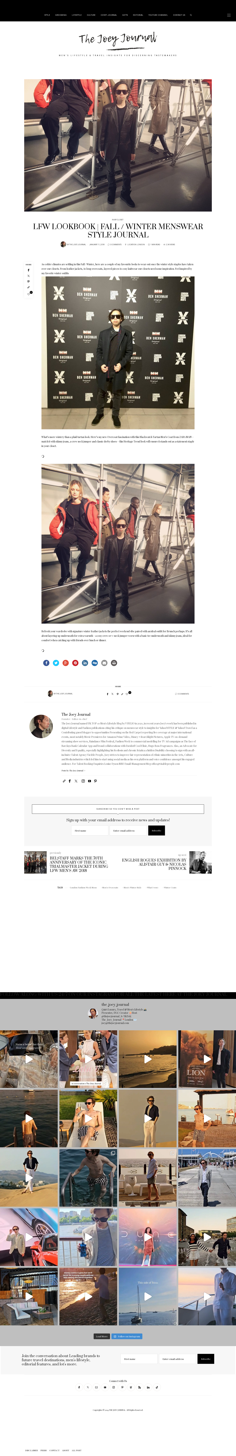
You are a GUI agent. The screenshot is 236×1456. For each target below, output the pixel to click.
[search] (191, 15)
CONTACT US (179, 15)
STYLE (47, 15)
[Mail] (96, 1387)
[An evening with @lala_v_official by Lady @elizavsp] (29, 1059)
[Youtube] (105, 1387)
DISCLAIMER (11, 4)
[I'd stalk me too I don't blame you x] (207, 1118)
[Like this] (28, 294)
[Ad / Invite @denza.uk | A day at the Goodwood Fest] (29, 1237)
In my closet (117, 220)
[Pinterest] (28, 281)
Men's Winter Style (132, 887)
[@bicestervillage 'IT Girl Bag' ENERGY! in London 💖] (29, 1296)
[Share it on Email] (104, 665)
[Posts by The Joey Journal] (63, 244)
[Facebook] (28, 270)
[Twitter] (28, 276)
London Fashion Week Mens (83, 887)
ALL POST (51, 4)
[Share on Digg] (95, 665)
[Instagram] (114, 1387)
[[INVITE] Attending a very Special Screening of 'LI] (207, 1059)
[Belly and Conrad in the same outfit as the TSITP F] (207, 1237)
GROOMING (61, 15)
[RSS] (140, 1387)
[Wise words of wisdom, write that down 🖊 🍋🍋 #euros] (29, 1118)
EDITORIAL (138, 15)
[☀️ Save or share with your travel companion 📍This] (148, 1059)
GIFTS (125, 15)
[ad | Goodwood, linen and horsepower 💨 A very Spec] (207, 1178)
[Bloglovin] (131, 1387)
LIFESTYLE (77, 15)
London (141, 244)
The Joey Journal (77, 244)
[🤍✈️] (88, 1296)
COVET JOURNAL (109, 15)
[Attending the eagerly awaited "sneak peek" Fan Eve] (148, 1237)
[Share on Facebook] (46, 665)
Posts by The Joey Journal (73, 770)
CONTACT (31, 4)
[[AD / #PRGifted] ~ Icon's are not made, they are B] (88, 1237)
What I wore (152, 887)
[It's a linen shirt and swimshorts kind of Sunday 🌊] (148, 1178)
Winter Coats (170, 887)
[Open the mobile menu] (229, 15)
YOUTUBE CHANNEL (158, 15)
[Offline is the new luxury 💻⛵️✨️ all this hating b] (88, 1178)
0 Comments (115, 244)
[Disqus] (118, 940)
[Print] (114, 665)
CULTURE (91, 15)
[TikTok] (157, 1387)
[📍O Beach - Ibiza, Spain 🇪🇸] (148, 1296)
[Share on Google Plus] (66, 665)
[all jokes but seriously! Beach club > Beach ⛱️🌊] (88, 1118)
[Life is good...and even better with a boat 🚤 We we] (207, 1296)
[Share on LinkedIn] (85, 665)
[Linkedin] (148, 1387)
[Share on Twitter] (56, 665)
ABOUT (41, 4)
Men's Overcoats (110, 887)
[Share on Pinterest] (75, 665)
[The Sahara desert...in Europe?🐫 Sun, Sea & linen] (29, 1178)
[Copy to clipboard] (28, 287)
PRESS (21, 4)
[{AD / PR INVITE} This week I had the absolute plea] (88, 1059)
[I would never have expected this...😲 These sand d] (148, 1118)
